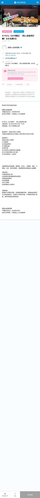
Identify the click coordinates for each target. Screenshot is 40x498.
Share (35, 6)
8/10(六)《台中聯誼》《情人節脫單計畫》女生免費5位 (20, 64)
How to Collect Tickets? (15, 78)
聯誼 (28, 84)
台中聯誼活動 (19, 84)
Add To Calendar (10, 55)
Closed (30, 495)
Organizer (5, 496)
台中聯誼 (9, 84)
